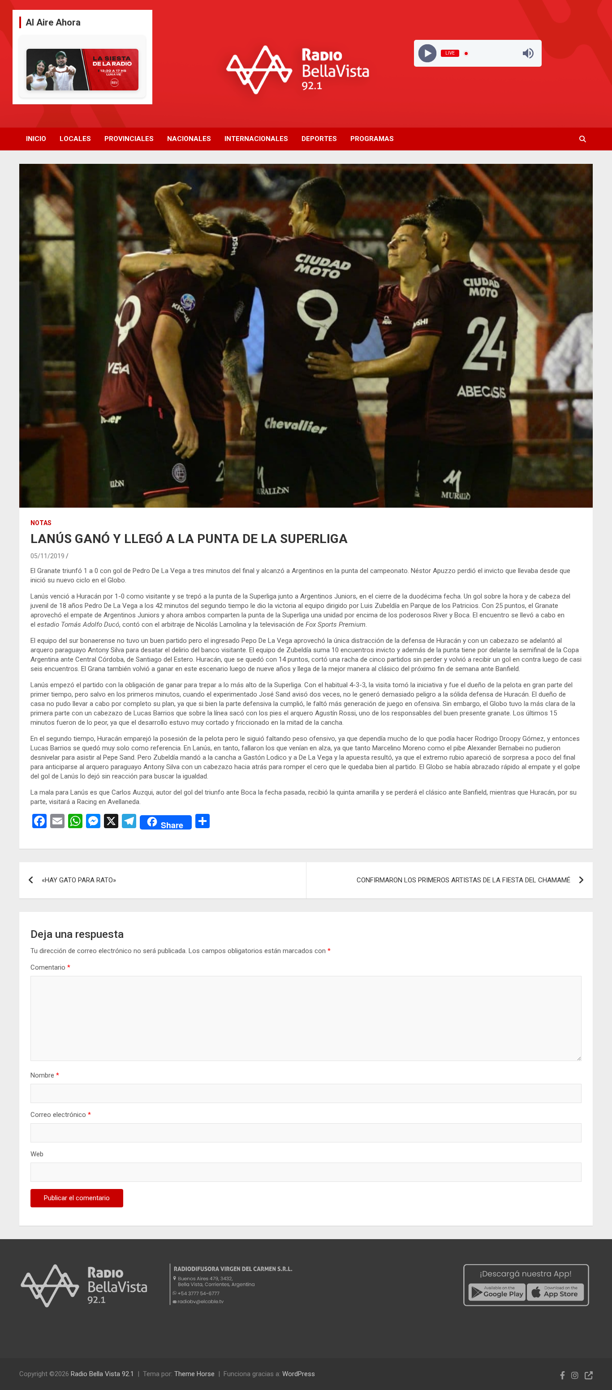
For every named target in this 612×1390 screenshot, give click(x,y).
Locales (75, 139)
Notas (41, 522)
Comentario (50, 967)
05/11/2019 (47, 556)
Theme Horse (194, 1374)
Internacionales (256, 139)
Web (36, 1154)
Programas (372, 139)
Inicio (36, 139)
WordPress (298, 1374)
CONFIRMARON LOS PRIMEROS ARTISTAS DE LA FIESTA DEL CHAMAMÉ (463, 880)
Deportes (319, 139)
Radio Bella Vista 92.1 (102, 1374)
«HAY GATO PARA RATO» (79, 880)
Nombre (44, 1075)
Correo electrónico (60, 1115)
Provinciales (129, 139)
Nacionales (189, 139)
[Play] (427, 53)
